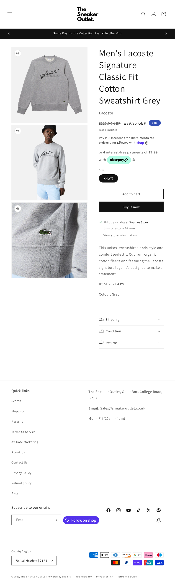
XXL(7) (108, 178)
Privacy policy (104, 576)
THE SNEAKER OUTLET (34, 576)
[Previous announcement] (9, 34)
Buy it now (131, 207)
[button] (10, 14)
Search (16, 401)
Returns (17, 421)
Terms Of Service (23, 432)
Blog (14, 493)
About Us (18, 452)
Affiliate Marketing (24, 442)
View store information (120, 235)
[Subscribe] (56, 520)
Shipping (17, 411)
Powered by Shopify (59, 576)
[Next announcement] (166, 34)
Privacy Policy (21, 473)
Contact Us (19, 462)
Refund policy (21, 483)
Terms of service (127, 576)
